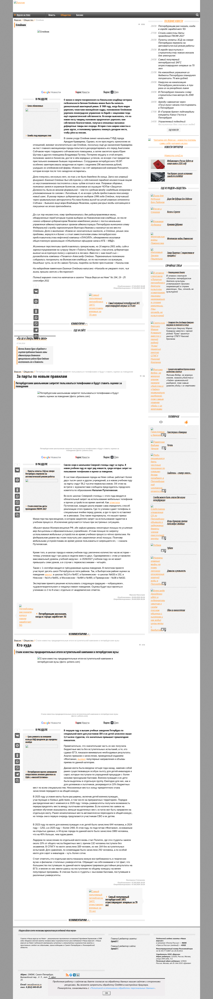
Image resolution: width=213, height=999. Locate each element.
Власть (51, 15)
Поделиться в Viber (36, 323)
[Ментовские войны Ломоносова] (158, 238)
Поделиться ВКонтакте (36, 291)
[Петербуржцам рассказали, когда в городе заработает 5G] (26, 616)
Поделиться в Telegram (36, 330)
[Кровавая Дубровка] (158, 224)
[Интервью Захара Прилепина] (158, 254)
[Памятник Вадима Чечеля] (158, 445)
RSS (67, 974)
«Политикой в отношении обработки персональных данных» (122, 987)
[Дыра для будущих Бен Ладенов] (158, 199)
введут (48, 574)
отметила (115, 502)
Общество (66, 15)
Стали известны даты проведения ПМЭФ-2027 (36, 507)
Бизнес (79, 15)
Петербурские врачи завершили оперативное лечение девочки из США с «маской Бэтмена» (41, 774)
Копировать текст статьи (17, 514)
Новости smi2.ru (174, 155)
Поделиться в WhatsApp (36, 317)
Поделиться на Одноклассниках (36, 311)
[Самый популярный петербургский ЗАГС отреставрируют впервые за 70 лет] (96, 304)
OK (106, 993)
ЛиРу (78, 974)
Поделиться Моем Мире (36, 301)
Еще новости (174, 129)
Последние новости (173, 21)
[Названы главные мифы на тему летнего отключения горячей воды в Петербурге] (158, 571)
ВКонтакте (74, 974)
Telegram (70, 974)
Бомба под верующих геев (39, 135)
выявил (82, 759)
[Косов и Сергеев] (158, 211)
